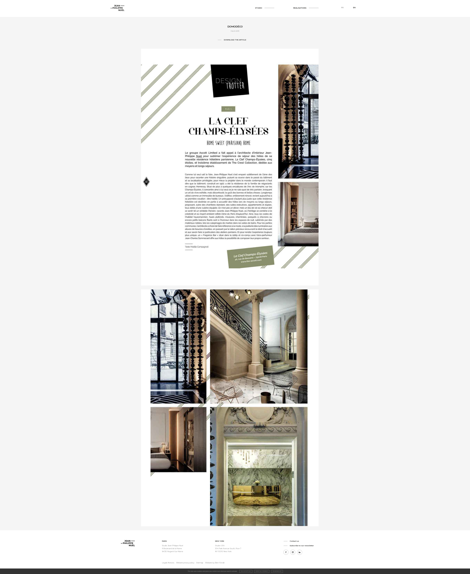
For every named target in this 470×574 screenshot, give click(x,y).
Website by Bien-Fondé (215, 563)
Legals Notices (168, 563)
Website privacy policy (185, 563)
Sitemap (199, 563)
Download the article (235, 40)
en (354, 7)
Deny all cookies (262, 571)
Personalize (277, 571)
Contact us (294, 541)
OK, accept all (246, 571)
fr (342, 7)
